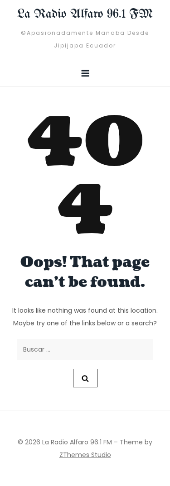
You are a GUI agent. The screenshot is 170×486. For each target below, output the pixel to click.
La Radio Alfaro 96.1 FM (85, 14)
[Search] (85, 378)
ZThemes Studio (85, 454)
